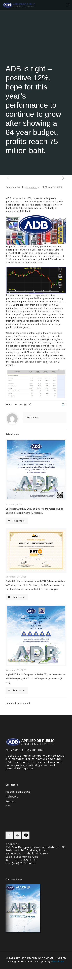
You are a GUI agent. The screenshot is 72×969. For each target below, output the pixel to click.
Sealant (11, 802)
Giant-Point (57, 961)
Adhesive (12, 797)
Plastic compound (18, 792)
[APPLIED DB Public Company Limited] (19, 5)
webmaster (31, 187)
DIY (8, 806)
